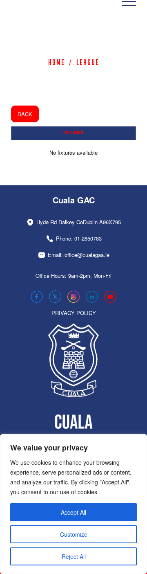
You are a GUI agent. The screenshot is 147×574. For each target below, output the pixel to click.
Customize (73, 534)
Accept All (73, 512)
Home (56, 62)
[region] (73, 504)
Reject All (74, 556)
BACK (25, 114)
